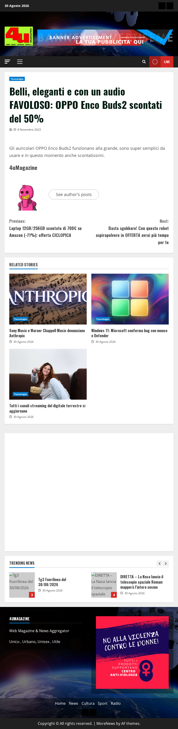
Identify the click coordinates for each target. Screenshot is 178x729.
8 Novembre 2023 (29, 130)
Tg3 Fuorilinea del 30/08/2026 (22, 585)
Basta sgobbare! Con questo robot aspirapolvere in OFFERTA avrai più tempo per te (132, 231)
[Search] (144, 61)
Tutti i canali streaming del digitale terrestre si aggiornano (48, 374)
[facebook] (169, 5)
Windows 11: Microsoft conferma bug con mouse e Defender (130, 299)
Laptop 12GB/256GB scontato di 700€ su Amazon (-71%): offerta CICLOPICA (45, 228)
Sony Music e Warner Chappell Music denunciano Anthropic (48, 299)
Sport (103, 703)
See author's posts (74, 194)
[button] (7, 62)
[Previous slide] (159, 563)
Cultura (88, 703)
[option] (48, 587)
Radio (116, 703)
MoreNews (105, 723)
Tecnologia (17, 78)
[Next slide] (166, 563)
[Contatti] (162, 5)
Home (60, 703)
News (73, 703)
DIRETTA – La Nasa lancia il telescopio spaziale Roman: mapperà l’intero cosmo (104, 585)
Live (167, 61)
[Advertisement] (89, 492)
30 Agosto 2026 (23, 342)
